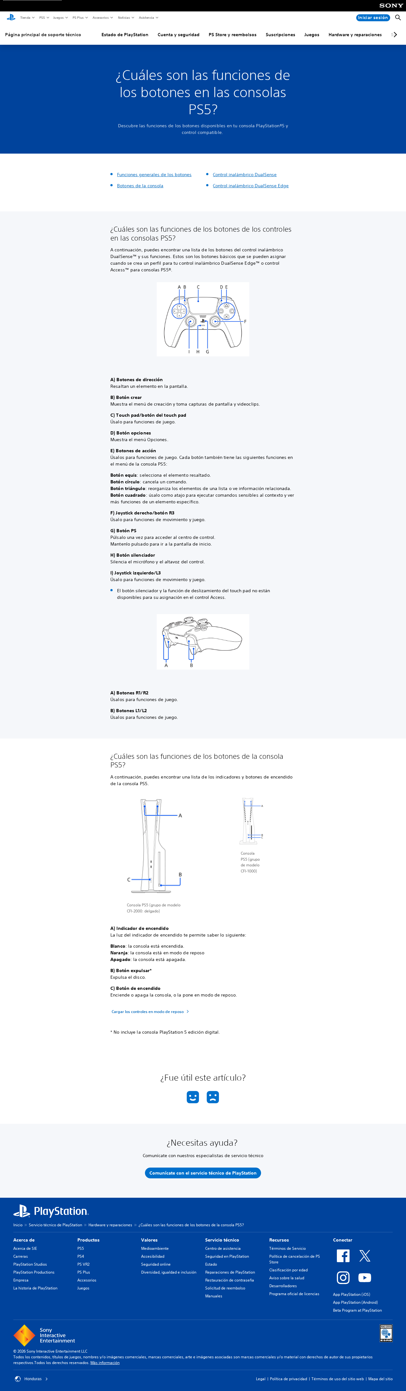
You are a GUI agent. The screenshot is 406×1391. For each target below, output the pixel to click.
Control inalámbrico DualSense (245, 174)
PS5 (41, 17)
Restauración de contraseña (229, 1280)
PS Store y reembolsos (233, 34)
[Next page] (394, 34)
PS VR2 (83, 1264)
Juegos (58, 17)
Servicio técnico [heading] (222, 1240)
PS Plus (77, 17)
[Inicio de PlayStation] (11, 18)
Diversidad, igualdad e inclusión (168, 1272)
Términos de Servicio (287, 1248)
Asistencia (146, 17)
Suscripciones (280, 34)
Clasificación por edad (288, 1270)
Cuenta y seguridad (179, 34)
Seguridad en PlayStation (227, 1256)
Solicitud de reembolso (225, 1288)
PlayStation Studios (30, 1264)
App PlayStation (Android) (355, 1302)
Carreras (20, 1256)
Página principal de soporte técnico (43, 34)
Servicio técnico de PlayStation (55, 1225)
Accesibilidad (152, 1256)
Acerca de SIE (25, 1248)
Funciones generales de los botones (154, 174)
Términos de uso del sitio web (337, 1378)
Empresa (21, 1280)
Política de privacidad (288, 1378)
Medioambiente (155, 1248)
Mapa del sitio (380, 1378)
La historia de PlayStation (35, 1288)
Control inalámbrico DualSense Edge (251, 186)
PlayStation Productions (34, 1272)
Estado (211, 1264)
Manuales (213, 1296)
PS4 (80, 1256)
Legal (260, 1378)
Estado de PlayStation (125, 34)
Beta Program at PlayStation (357, 1310)
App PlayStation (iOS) (351, 1294)
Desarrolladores (283, 1285)
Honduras (33, 1379)
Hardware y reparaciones (355, 34)
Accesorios (100, 17)
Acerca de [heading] (24, 1240)
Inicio (18, 1225)
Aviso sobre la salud (286, 1278)
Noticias (124, 17)
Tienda (25, 17)
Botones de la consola (140, 186)
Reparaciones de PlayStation (230, 1272)
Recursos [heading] (279, 1240)
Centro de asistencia (223, 1248)
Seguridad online (156, 1264)
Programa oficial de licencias (294, 1293)
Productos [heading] (88, 1240)
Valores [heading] (149, 1240)
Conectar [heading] (342, 1240)
